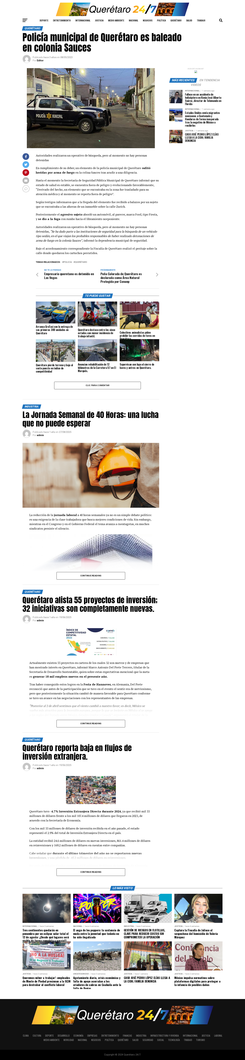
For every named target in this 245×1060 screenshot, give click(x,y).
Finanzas (127, 1035)
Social (160, 1040)
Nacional (133, 20)
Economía (78, 1035)
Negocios (147, 20)
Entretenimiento (62, 20)
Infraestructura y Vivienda (164, 1035)
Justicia (99, 20)
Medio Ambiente (116, 20)
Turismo (200, 1040)
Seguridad (147, 1040)
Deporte (44, 20)
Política (161, 20)
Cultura (37, 1035)
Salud (189, 20)
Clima (26, 1035)
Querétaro (176, 20)
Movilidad (69, 1040)
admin (40, 435)
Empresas (92, 1035)
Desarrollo (64, 1035)
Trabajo (201, 20)
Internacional (82, 20)
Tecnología (174, 1040)
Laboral (218, 1035)
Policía (68, 262)
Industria (141, 1035)
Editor (40, 60)
